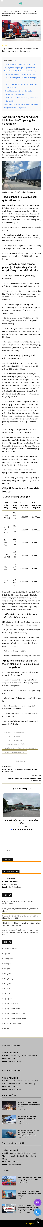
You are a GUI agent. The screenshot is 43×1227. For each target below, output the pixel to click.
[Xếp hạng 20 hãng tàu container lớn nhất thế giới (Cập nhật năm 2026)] (9, 1208)
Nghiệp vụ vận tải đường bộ (14, 1013)
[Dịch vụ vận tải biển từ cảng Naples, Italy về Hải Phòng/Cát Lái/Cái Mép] (9, 1133)
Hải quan (7, 968)
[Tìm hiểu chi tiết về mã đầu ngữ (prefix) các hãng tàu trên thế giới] (9, 1194)
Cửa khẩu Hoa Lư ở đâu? (12, 736)
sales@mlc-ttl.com (14, 887)
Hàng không (8, 978)
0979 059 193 (13, 1058)
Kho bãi (7, 988)
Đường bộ (7, 963)
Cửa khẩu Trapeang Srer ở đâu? (14, 744)
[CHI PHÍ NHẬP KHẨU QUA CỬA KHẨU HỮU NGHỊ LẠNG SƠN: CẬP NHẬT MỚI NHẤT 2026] (21, 805)
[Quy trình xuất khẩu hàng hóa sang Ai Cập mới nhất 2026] (9, 1180)
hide (15, 60)
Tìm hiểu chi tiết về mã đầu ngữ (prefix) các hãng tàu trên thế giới (29, 1193)
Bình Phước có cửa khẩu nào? (14, 732)
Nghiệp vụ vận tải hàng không (15, 1018)
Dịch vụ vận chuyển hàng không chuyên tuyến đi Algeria (27, 1118)
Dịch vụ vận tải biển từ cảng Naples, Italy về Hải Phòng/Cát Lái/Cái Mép (28, 1132)
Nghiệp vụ (8, 998)
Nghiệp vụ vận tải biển (12, 1008)
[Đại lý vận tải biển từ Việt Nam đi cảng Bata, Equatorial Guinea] (9, 1105)
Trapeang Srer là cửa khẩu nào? (15, 752)
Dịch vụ (16, 11)
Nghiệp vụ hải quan (11, 1003)
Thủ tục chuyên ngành (12, 1023)
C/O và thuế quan (10, 949)
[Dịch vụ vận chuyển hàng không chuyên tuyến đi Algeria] (9, 1119)
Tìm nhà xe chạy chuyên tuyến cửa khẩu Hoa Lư (20, 748)
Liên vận (26, 11)
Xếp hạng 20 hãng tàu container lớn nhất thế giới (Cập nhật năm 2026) (28, 1207)
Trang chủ (5, 11)
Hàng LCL (7, 983)
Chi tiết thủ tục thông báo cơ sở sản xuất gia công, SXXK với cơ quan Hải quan (21, 924)
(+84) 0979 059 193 (9, 884)
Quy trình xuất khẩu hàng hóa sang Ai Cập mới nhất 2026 (29, 1178)
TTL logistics (30, 1224)
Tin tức (6, 1028)
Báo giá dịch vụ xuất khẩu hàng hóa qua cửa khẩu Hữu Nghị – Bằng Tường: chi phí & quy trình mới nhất (20, 932)
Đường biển (8, 959)
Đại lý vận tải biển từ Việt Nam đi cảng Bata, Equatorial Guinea (29, 1104)
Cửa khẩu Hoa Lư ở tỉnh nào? (14, 740)
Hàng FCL (7, 973)
